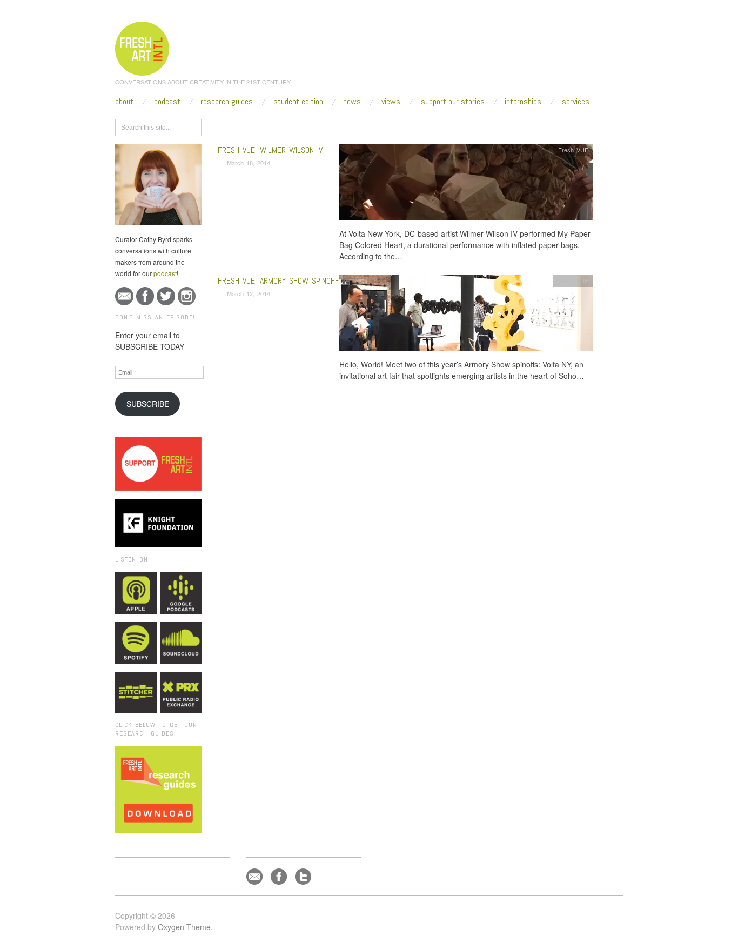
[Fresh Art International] (142, 47)
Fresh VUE (573, 149)
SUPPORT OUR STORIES (453, 101)
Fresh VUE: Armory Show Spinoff (278, 280)
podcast (165, 273)
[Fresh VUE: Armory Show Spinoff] (466, 315)
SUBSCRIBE (147, 403)
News (352, 101)
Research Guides (226, 101)
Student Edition (298, 101)
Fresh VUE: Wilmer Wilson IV (270, 150)
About (124, 101)
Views (390, 101)
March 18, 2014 (248, 162)
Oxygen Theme (184, 926)
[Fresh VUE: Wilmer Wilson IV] (466, 185)
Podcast (167, 101)
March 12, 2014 (248, 293)
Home (259, 125)
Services (575, 101)
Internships (523, 101)
